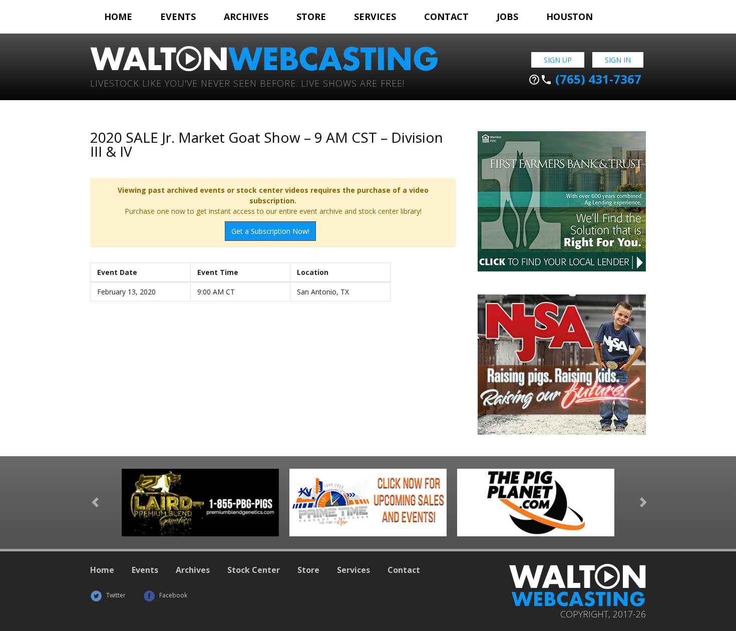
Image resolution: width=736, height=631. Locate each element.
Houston (569, 17)
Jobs (507, 17)
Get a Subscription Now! (270, 231)
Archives (246, 17)
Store (311, 17)
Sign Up (558, 60)
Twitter (115, 595)
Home (118, 17)
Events (178, 17)
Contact (446, 17)
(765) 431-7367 (584, 79)
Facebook (172, 595)
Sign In (618, 60)
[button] (95, 502)
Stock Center (253, 569)
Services (375, 17)
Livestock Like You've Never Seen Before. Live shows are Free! (247, 82)
